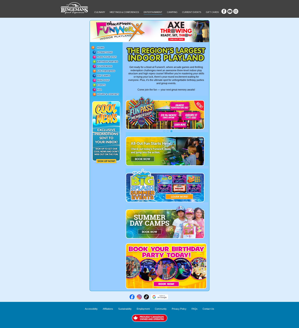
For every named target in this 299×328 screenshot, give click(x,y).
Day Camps (106, 75)
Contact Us (106, 94)
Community (161, 308)
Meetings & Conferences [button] (124, 12)
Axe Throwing (106, 71)
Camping (172, 12)
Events (106, 85)
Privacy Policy (179, 308)
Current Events (191, 12)
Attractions (106, 52)
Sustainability (125, 308)
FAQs (194, 308)
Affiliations (108, 308)
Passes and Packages (106, 57)
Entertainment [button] (153, 12)
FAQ (106, 89)
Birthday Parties (106, 61)
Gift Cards (212, 12)
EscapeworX (106, 66)
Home (106, 47)
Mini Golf (106, 80)
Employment (143, 308)
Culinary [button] (99, 12)
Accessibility (91, 308)
